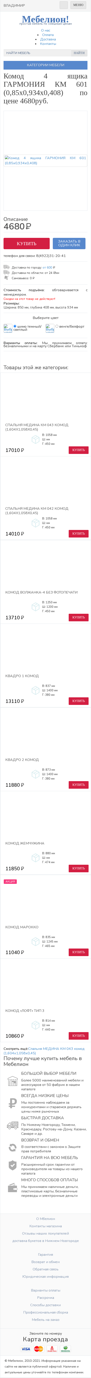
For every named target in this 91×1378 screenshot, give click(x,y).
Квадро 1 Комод (22, 676)
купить (26, 243)
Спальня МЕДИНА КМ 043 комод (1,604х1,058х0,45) (36, 427)
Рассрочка (45, 1297)
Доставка (48, 39)
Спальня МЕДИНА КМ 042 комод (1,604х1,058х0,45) (36, 510)
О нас (45, 30)
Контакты (48, 43)
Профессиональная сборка (45, 1312)
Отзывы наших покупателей (45, 1233)
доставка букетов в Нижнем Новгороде (45, 1240)
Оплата (48, 34)
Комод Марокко (21, 927)
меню (78, 5)
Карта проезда (45, 1339)
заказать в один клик (69, 243)
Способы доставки (45, 1305)
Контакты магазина (45, 1226)
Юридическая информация (45, 1276)
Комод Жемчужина (24, 843)
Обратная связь (46, 1269)
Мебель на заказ (45, 1319)
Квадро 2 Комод (22, 760)
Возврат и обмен (45, 1262)
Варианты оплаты (45, 1290)
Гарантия (45, 1254)
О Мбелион (45, 1218)
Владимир (14, 5)
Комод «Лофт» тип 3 (24, 1011)
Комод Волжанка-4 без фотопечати (41, 592)
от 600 (49, 267)
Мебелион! (45, 20)
